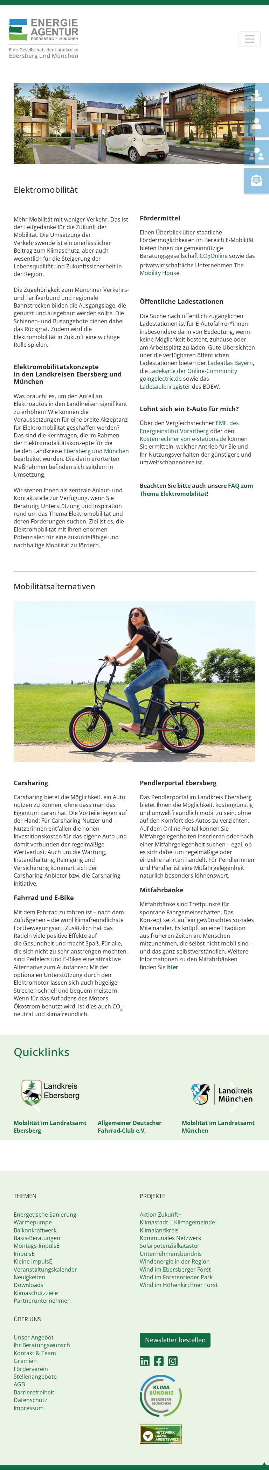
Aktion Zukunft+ (160, 1214)
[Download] (256, 95)
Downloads (28, 1285)
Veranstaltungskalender (45, 1269)
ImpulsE (24, 1254)
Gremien (25, 1361)
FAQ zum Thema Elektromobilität (196, 489)
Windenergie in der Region (175, 1261)
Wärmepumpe (33, 1222)
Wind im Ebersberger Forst (175, 1269)
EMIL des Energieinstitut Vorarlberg (189, 427)
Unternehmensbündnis (171, 1254)
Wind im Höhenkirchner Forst (179, 1285)
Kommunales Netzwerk (170, 1238)
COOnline (214, 256)
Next (237, 1097)
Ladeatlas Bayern (230, 363)
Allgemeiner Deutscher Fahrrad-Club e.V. (67, 1126)
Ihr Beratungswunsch (42, 1345)
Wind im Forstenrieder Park (176, 1277)
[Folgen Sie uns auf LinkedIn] (145, 1363)
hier (172, 967)
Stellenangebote (35, 1376)
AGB (19, 1384)
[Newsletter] (256, 181)
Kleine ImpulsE (33, 1261)
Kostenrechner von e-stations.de (184, 439)
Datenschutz (30, 1400)
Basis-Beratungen (37, 1238)
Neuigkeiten (29, 1277)
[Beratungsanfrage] (256, 152)
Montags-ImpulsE (37, 1246)
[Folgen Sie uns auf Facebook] (159, 1363)
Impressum (29, 1408)
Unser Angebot (34, 1337)
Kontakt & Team (35, 1353)
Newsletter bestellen (175, 1340)
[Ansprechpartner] (256, 124)
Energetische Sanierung (45, 1214)
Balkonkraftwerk (35, 1230)
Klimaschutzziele (36, 1293)
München (116, 451)
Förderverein (31, 1369)
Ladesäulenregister (165, 387)
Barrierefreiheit (34, 1392)
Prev (32, 1097)
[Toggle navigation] (250, 39)
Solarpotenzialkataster (170, 1246)
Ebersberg (77, 451)
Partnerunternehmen (42, 1300)
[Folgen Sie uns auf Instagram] (173, 1363)
